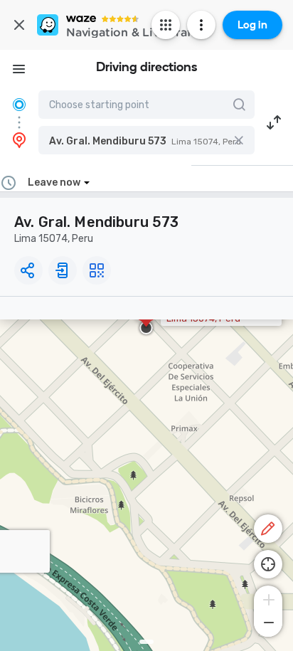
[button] (146, 140)
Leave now (54, 182)
